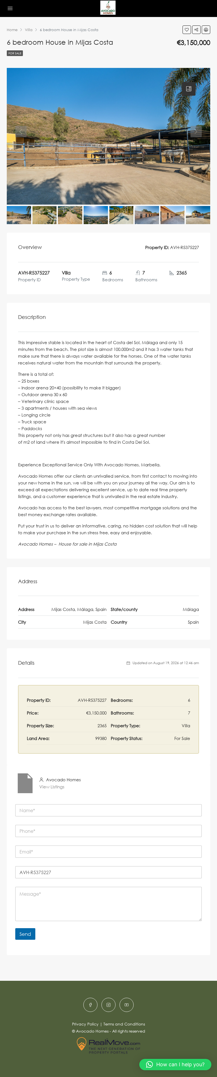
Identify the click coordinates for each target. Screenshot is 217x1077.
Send (25, 934)
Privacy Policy (85, 1024)
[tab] (189, 89)
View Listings (51, 786)
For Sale (14, 53)
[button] (175, 1064)
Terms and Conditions (124, 1024)
